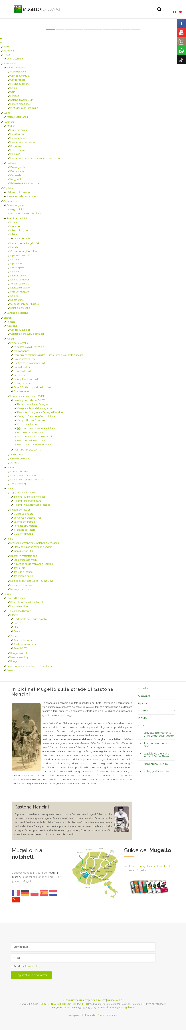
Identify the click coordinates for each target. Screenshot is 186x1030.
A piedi (10, 338)
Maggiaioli (15, 179)
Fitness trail (20, 375)
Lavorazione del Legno (22, 142)
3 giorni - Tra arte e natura (27, 500)
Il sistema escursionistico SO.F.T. (27, 396)
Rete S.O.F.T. (20, 648)
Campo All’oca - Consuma (31, 420)
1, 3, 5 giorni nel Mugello (23, 492)
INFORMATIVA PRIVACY (75, 1000)
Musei (6, 54)
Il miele (14, 247)
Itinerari (7, 317)
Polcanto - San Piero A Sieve (32, 432)
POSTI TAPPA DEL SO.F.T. (27, 449)
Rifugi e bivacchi (19, 653)
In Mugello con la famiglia (24, 108)
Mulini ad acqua (19, 130)
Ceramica (15, 146)
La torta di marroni (20, 279)
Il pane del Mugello (20, 255)
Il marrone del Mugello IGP (24, 243)
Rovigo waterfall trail (25, 359)
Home (6, 46)
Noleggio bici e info (20, 589)
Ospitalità (8, 188)
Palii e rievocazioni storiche (24, 183)
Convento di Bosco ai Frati (27, 517)
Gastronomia (10, 201)
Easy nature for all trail (26, 379)
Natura (7, 594)
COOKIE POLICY (97, 1000)
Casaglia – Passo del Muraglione (34, 408)
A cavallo (12, 325)
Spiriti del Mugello (20, 308)
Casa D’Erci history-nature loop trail (33, 387)
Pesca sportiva (18, 71)
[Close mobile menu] (1, 42)
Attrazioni (8, 50)
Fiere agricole (17, 167)
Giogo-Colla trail (22, 371)
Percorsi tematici (19, 343)
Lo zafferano (17, 300)
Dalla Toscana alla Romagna (25, 475)
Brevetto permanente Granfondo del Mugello (34, 543)
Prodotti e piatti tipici (18, 218)
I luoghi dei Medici (20, 509)
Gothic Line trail (22, 367)
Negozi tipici (17, 209)
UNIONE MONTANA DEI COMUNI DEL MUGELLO (63, 1004)
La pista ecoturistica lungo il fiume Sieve (31, 581)
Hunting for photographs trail (29, 363)
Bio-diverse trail (22, 391)
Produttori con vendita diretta (26, 213)
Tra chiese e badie (23, 576)
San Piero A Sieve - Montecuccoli (34, 436)
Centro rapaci (17, 79)
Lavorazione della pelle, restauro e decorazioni (35, 158)
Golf (12, 92)
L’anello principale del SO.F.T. (29, 400)
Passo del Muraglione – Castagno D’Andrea (40, 412)
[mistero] (122, 819)
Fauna (17, 631)
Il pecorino (16, 263)
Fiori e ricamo (17, 171)
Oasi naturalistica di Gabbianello (27, 602)
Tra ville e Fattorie (23, 572)
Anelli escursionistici (25, 644)
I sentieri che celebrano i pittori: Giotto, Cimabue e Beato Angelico (48, 355)
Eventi (6, 112)
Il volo (13, 87)
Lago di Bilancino (16, 598)
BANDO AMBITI (115, 1000)
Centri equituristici (20, 329)
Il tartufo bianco (18, 275)
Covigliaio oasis (15, 670)
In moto (11, 321)
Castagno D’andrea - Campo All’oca (36, 416)
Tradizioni (8, 122)
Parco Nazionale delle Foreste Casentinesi (29, 666)
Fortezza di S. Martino (25, 525)
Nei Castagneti (21, 351)
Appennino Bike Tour (21, 585)
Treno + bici (20, 568)
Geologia (18, 623)
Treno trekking (18, 483)
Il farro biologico (19, 230)
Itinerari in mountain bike (23, 556)
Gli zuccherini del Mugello (24, 304)
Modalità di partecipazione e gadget (33, 547)
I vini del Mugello (19, 291)
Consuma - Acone (27, 424)
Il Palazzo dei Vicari (24, 529)
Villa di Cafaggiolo (23, 513)
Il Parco (14, 615)
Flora (16, 627)
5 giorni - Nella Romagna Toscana (32, 504)
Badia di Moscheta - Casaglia (32, 404)
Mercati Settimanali (17, 116)
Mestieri (11, 126)
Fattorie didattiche (20, 104)
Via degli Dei (17, 454)
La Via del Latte (22, 238)
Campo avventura (20, 75)
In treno (11, 467)
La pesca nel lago (19, 606)
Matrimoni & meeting (18, 192)
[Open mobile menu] (1, 38)
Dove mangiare (15, 205)
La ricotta (15, 271)
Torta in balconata (19, 283)
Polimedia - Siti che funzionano (101, 1015)
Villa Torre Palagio (23, 533)
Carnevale (15, 175)
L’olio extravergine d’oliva (23, 251)
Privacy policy (32, 966)
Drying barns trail (23, 383)
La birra (14, 295)
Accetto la (26, 966)
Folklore (11, 163)
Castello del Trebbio (24, 521)
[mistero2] (26, 737)
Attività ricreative (16, 67)
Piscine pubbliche (20, 83)
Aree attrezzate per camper (22, 196)
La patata (15, 259)
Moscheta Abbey (19, 657)
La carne (15, 226)
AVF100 (14, 462)
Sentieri (14, 636)
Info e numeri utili (23, 551)
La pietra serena (18, 138)
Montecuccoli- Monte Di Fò (31, 440)
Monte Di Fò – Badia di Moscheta (34, 444)
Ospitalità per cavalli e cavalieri (27, 333)
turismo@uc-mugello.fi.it (121, 1007)
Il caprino (15, 222)
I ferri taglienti (17, 134)
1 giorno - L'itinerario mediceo (29, 496)
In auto (10, 488)
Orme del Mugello (20, 458)
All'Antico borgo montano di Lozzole (33, 564)
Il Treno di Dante (19, 471)
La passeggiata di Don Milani (29, 347)
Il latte (13, 234)
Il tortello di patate (20, 287)
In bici (10, 539)
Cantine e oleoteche (17, 312)
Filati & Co (15, 154)
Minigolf (14, 96)
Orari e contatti (15, 58)
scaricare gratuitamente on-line (150, 866)
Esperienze (9, 63)
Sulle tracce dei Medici (26, 560)
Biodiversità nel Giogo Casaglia (30, 619)
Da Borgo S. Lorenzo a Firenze (26, 479)
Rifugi (13, 661)
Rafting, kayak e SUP (21, 100)
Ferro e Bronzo (18, 150)
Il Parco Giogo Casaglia (19, 611)
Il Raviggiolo (17, 267)
